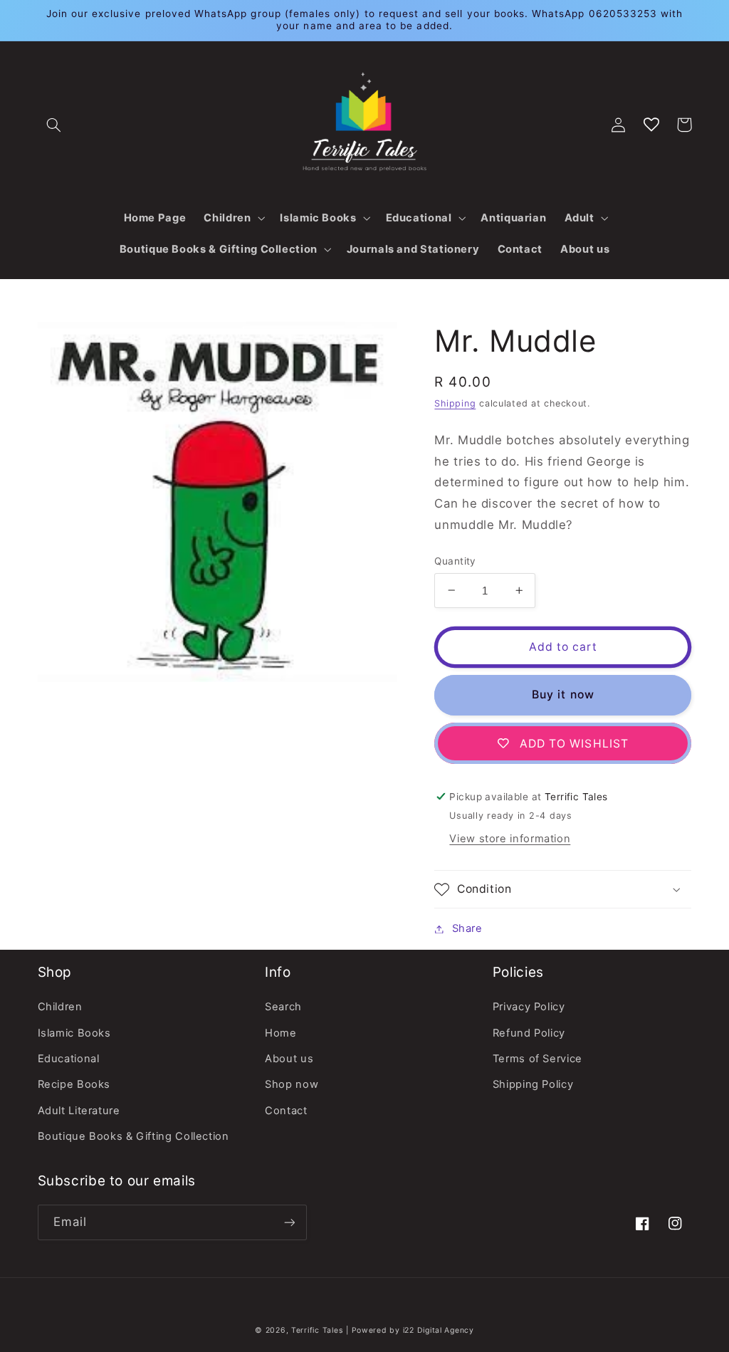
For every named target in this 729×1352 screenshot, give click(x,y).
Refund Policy (529, 1033)
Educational (69, 1058)
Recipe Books (74, 1084)
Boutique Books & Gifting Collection (133, 1136)
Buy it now (563, 694)
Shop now (291, 1084)
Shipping (455, 403)
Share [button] (467, 928)
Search (283, 1006)
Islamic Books (74, 1033)
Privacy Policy (529, 1006)
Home (281, 1033)
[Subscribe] (289, 1222)
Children (60, 1006)
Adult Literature (79, 1110)
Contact (286, 1110)
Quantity (455, 561)
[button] (54, 124)
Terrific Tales (316, 1330)
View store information (509, 838)
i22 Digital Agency (438, 1330)
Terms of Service (537, 1058)
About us (289, 1058)
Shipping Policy (533, 1084)
